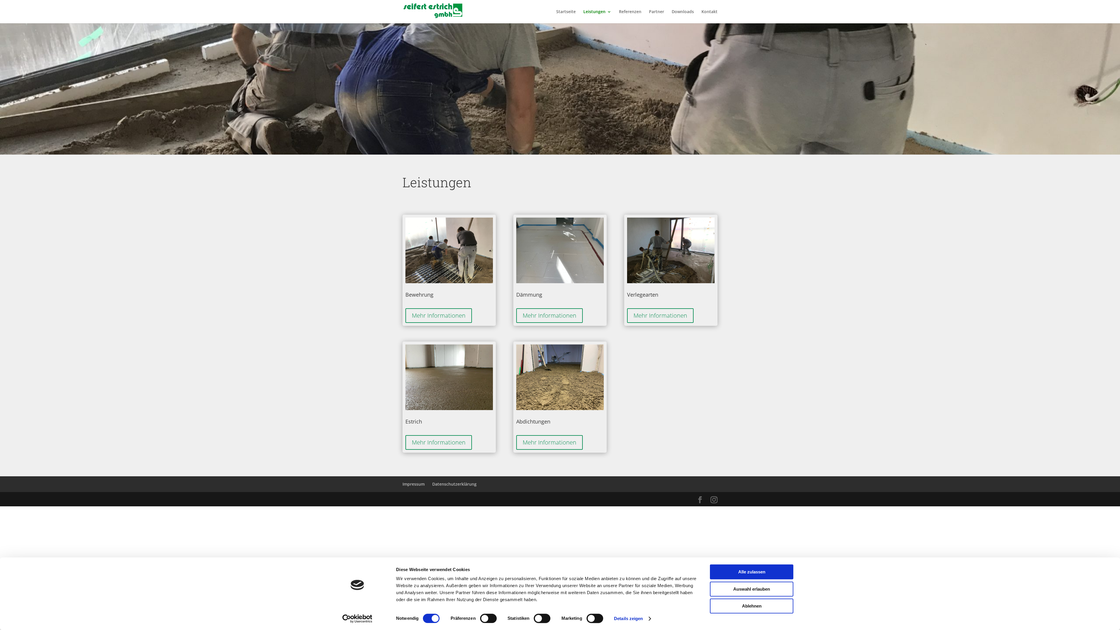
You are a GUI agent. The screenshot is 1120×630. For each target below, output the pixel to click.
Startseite (566, 12)
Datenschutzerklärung (454, 484)
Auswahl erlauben (751, 589)
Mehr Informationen (439, 315)
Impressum (413, 484)
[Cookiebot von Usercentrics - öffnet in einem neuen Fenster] (357, 618)
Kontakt (709, 12)
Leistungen (594, 12)
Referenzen (630, 12)
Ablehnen (752, 605)
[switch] (488, 618)
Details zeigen (628, 618)
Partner (656, 12)
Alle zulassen (751, 571)
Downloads (683, 12)
